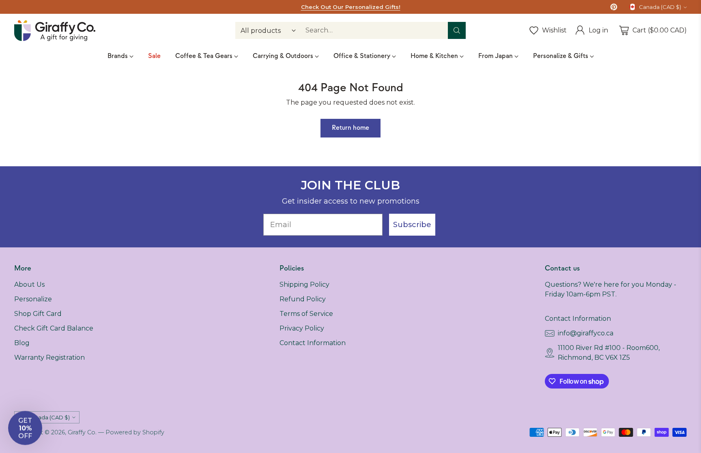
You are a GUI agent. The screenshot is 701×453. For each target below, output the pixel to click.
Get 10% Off (430, 332)
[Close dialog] (494, 135)
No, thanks (429, 360)
